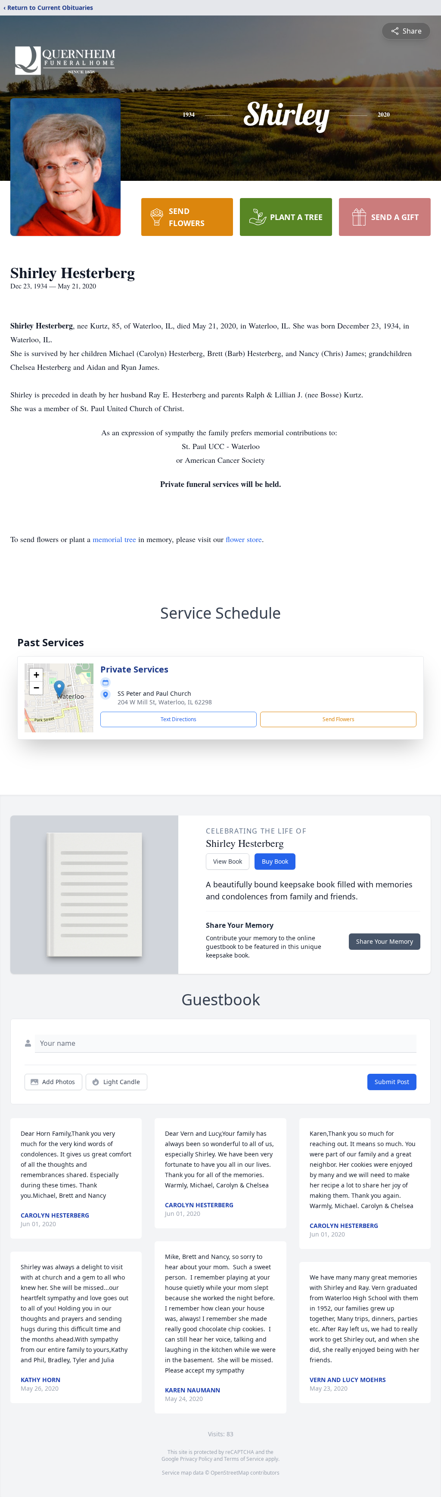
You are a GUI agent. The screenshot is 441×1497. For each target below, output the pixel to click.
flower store (244, 539)
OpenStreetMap (230, 1472)
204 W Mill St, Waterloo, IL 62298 (165, 702)
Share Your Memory (384, 941)
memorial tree (114, 539)
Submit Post (392, 1082)
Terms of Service (244, 1459)
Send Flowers (338, 719)
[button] (59, 689)
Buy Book (275, 861)
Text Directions (178, 719)
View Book (227, 861)
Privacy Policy (196, 1459)
